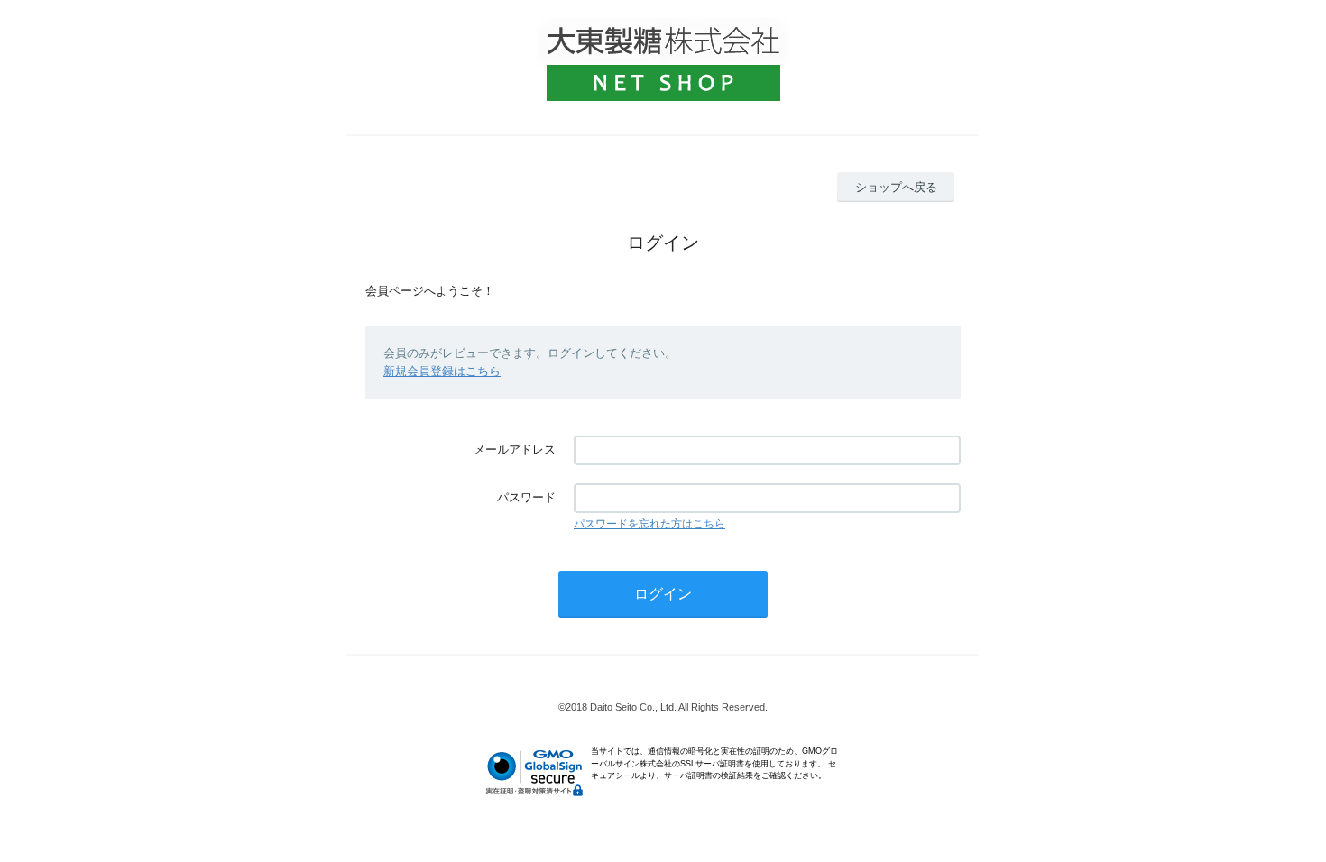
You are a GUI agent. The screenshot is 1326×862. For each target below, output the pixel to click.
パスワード (526, 497)
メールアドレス (515, 449)
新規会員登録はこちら (442, 371)
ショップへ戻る (896, 187)
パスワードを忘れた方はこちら (649, 524)
